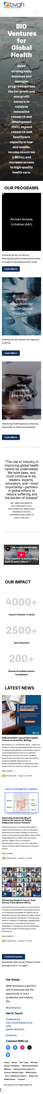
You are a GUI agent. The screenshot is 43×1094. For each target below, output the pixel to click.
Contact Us (11, 1035)
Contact (21, 1079)
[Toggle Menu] (36, 12)
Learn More (11, 269)
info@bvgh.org (13, 1019)
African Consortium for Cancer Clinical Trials (19, 1071)
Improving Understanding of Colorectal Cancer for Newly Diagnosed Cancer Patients (16, 820)
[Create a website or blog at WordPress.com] (31, 1085)
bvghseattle (12, 776)
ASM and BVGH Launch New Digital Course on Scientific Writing (20, 739)
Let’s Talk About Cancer (16, 1076)
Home (6, 1062)
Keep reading (7, 771)
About (14, 1062)
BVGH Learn (31, 1072)
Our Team (23, 1062)
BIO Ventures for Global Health (16, 1085)
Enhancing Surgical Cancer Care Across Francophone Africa (19, 901)
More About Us (13, 1007)
